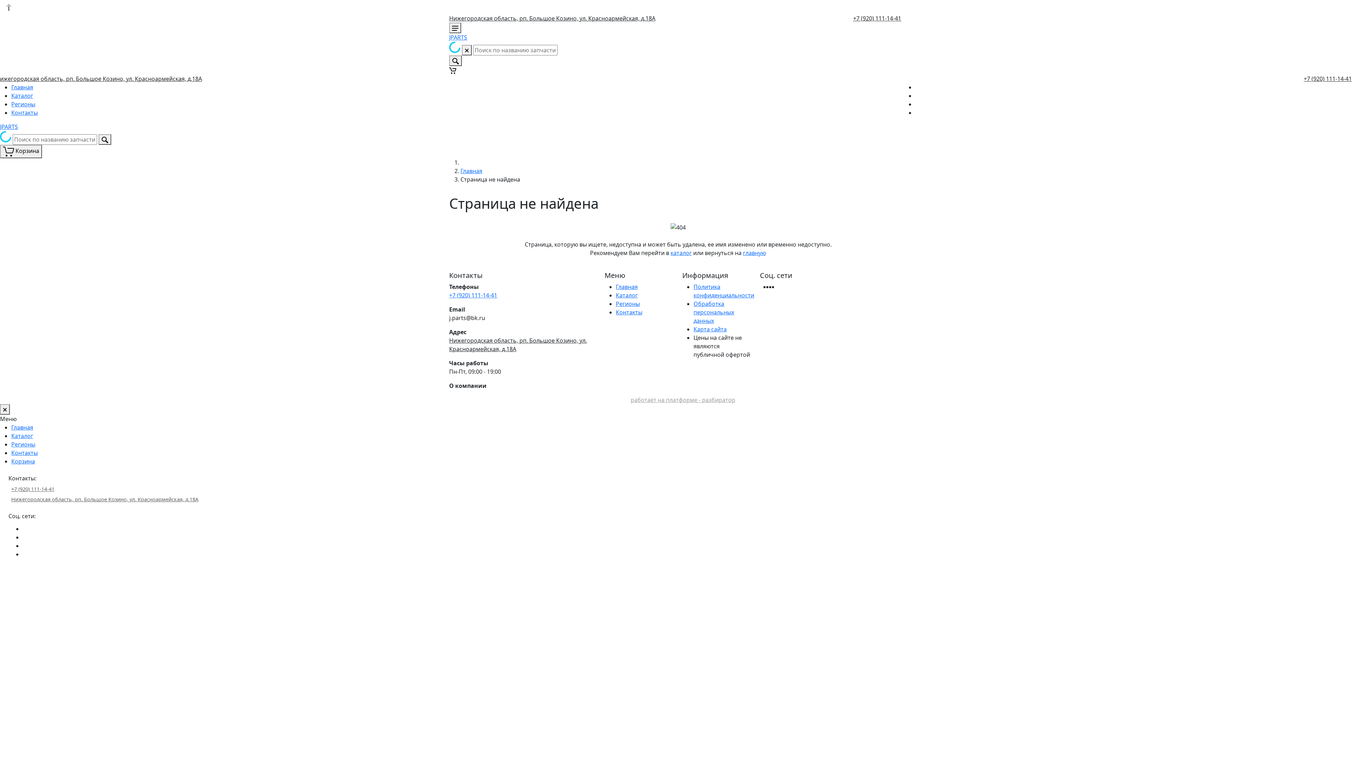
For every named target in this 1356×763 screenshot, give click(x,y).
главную (754, 253)
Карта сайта (710, 329)
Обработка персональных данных (714, 312)
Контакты (24, 113)
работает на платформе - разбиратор (683, 400)
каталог (681, 253)
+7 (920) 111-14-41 (877, 18)
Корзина (23, 461)
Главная (22, 87)
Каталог (22, 96)
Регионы (23, 104)
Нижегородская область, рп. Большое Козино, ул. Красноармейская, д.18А (552, 18)
